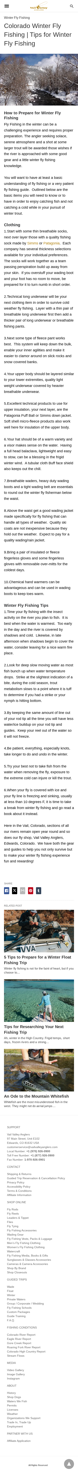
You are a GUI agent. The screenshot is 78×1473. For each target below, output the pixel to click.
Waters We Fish (17, 1401)
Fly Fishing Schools (19, 1307)
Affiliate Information (19, 1195)
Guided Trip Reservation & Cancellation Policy (36, 1178)
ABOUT (12, 1385)
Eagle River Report (19, 1338)
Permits (12, 1405)
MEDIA (11, 1362)
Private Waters (16, 1299)
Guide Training (16, 1316)
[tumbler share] (38, 890)
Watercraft (13, 1251)
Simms (32, 243)
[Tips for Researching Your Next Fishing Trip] (39, 1000)
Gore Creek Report (19, 1343)
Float (10, 1291)
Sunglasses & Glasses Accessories (29, 1259)
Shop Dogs (14, 1397)
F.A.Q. (11, 1320)
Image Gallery (16, 1374)
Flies (10, 1222)
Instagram (13, 1378)
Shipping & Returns (19, 1174)
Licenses (12, 1409)
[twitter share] (14, 890)
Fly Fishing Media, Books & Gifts (27, 1255)
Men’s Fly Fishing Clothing (23, 1243)
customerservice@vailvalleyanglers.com (32, 1147)
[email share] (22, 890)
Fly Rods (12, 1209)
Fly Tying (12, 1226)
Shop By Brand (16, 1268)
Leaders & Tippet (18, 1217)
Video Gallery (15, 1370)
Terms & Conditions (19, 1190)
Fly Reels (13, 1213)
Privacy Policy (15, 1182)
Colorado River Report (21, 1334)
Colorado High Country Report (26, 1351)
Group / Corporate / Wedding (25, 1303)
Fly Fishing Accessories (22, 1230)
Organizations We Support (23, 1418)
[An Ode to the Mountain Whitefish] (39, 1070)
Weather (12, 1413)
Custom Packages (18, 1312)
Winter (11, 1295)
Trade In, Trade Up (19, 1422)
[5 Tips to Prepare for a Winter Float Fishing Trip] (39, 931)
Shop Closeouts (17, 1272)
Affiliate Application (19, 1440)
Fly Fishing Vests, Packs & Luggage (29, 1238)
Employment (15, 1426)
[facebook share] (6, 890)
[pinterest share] (30, 890)
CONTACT (13, 1166)
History (11, 1392)
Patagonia (51, 243)
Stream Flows (15, 1355)
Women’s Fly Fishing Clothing (26, 1247)
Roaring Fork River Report (23, 1347)
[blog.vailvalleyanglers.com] (39, 6)
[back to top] (69, 1464)
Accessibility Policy (18, 1186)
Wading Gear (15, 1234)
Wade (10, 1286)
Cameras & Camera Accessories (27, 1264)
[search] (71, 6)
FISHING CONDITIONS (22, 1327)
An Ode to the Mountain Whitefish (36, 1096)
